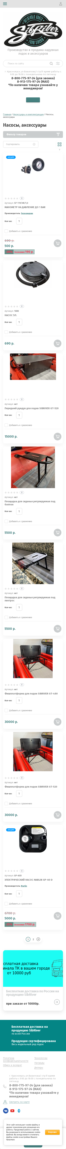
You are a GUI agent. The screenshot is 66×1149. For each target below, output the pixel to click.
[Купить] (57, 243)
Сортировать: (13, 144)
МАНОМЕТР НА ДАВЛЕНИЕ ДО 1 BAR (25, 207)
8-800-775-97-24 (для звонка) (33, 78)
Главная (7, 114)
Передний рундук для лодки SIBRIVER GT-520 (32, 408)
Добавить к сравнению (20, 231)
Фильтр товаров (16, 134)
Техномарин (27, 213)
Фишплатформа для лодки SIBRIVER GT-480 (31, 693)
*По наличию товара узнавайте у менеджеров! (33, 86)
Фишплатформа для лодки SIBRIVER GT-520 (31, 786)
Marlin (24, 886)
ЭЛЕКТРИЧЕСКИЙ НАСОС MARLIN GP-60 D (28, 879)
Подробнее (57, 1002)
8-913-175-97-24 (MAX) (33, 81)
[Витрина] (59, 144)
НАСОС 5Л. (11, 315)
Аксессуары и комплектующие (28, 114)
